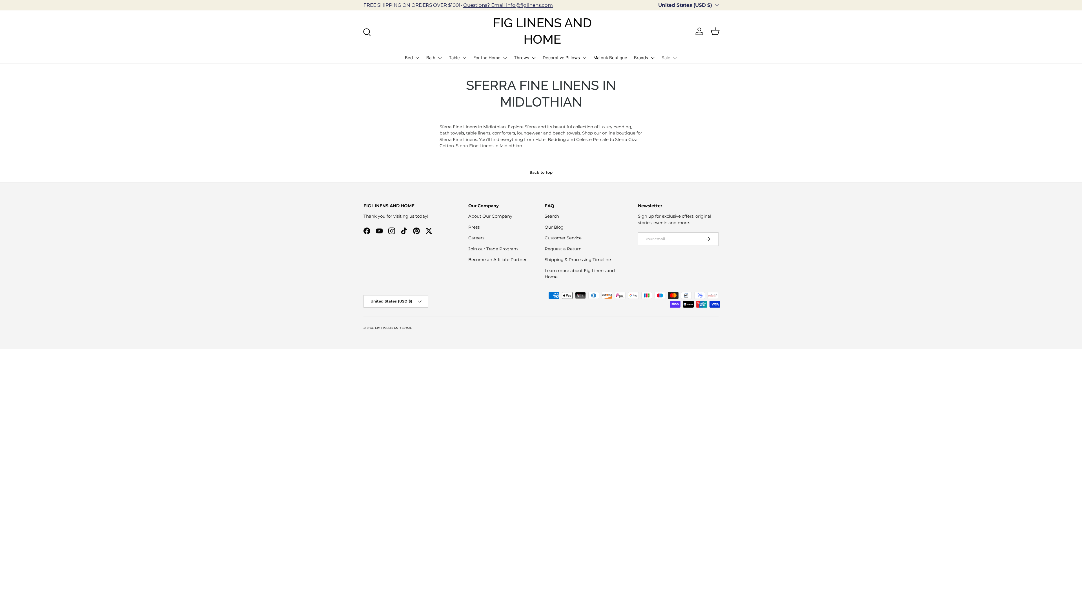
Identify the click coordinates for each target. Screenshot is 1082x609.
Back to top (541, 172)
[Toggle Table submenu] (464, 57)
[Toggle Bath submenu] (439, 57)
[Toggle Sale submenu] (674, 57)
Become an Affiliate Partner (497, 259)
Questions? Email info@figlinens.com (508, 5)
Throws (521, 57)
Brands (641, 57)
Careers (476, 237)
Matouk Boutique (610, 57)
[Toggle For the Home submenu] (505, 57)
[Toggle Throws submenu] (533, 57)
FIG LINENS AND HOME (393, 328)
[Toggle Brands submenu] (652, 57)
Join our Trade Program (493, 248)
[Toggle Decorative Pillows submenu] (584, 57)
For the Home (486, 57)
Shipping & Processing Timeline (578, 259)
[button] (715, 31)
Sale (666, 57)
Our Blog (554, 227)
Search (552, 216)
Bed (409, 57)
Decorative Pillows (561, 57)
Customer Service (563, 237)
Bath (430, 57)
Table (454, 57)
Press (474, 227)
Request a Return (563, 248)
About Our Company (490, 216)
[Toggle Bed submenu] (417, 57)
